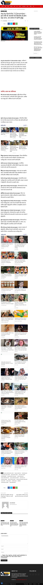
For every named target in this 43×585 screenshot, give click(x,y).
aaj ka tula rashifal (4, 479)
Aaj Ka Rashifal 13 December (11, 476)
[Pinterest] (14, 24)
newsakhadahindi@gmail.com (21, 579)
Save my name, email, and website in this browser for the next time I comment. (14, 556)
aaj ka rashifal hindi (20, 476)
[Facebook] (9, 24)
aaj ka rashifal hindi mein (5, 477)
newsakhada (5, 20)
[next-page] (3, 528)
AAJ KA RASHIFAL (3, 476)
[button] (41, 6)
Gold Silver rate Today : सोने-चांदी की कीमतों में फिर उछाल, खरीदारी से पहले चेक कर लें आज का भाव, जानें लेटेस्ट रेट (38, 38)
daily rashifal (3, 480)
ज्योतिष (5, 11)
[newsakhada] (1, 20)
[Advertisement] (29, 2)
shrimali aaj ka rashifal (4, 482)
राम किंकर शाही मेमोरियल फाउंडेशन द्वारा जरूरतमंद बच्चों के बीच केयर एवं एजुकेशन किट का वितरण (38, 33)
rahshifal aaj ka (14, 480)
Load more (35, 53)
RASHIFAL (19, 480)
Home (2, 9)
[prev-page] (1, 528)
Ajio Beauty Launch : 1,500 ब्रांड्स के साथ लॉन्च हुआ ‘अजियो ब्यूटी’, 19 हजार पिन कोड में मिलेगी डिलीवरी (5, 524)
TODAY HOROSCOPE (12, 482)
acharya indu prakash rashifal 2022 (21, 479)
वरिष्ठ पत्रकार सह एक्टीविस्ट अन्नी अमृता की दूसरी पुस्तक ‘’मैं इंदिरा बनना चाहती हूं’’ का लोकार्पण (7, 496)
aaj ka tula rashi (22, 477)
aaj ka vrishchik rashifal (11, 479)
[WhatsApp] (16, 24)
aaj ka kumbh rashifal (14, 474)
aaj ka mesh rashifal (22, 474)
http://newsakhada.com (13, 504)
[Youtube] (38, 574)
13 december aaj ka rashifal (5, 474)
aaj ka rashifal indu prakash (14, 477)
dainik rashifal (8, 480)
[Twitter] (11, 24)
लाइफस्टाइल (5, 9)
